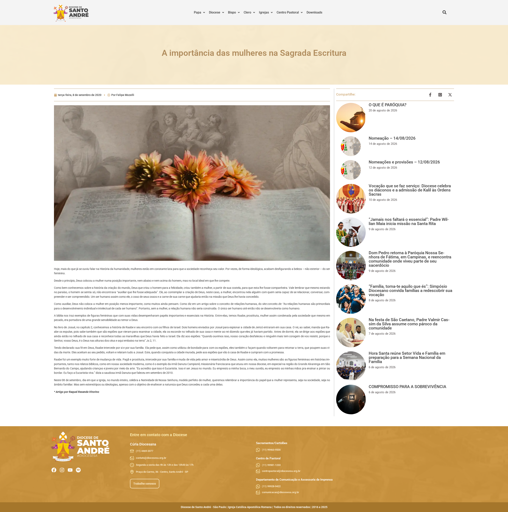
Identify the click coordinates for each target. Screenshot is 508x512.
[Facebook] (54, 470)
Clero (247, 12)
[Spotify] (78, 470)
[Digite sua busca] (444, 12)
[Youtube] (70, 470)
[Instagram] (62, 470)
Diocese (214, 12)
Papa (197, 12)
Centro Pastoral (288, 12)
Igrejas (264, 12)
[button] (199, 12)
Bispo (232, 12)
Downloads (314, 12)
